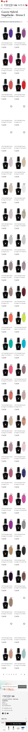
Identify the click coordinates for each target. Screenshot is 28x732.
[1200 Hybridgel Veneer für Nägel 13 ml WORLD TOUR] (20, 655)
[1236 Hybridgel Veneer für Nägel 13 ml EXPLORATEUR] (20, 525)
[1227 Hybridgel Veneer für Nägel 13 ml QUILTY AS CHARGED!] (7, 577)
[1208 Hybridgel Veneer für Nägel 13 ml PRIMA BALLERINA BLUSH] (7, 422)
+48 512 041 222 (8, 710)
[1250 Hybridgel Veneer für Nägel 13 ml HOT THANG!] (20, 60)
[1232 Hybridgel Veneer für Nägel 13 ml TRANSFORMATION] (7, 215)
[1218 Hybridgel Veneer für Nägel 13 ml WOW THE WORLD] (20, 318)
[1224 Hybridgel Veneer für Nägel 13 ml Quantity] (20, 292)
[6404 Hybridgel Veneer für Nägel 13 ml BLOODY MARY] (20, 629)
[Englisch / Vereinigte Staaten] (6, 1)
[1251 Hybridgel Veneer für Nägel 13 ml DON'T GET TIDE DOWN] (7, 60)
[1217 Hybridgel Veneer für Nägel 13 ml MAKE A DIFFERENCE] (7, 344)
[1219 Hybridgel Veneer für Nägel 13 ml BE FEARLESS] (7, 318)
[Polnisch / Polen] (4, 1)
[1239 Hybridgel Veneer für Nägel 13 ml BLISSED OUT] (20, 215)
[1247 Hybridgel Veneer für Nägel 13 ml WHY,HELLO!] (20, 111)
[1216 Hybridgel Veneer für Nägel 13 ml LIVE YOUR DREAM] (20, 344)
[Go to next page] (24, 674)
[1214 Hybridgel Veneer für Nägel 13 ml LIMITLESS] (20, 499)
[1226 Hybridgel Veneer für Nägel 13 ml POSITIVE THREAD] (20, 577)
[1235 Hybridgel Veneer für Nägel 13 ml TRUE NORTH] (7, 267)
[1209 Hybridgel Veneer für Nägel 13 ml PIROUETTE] (20, 396)
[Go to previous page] (3, 674)
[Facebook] (3, 713)
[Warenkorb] (26, 5)
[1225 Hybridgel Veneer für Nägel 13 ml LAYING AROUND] (20, 603)
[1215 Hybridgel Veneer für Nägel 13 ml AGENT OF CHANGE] (7, 525)
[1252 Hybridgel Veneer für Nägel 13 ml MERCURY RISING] (20, 34)
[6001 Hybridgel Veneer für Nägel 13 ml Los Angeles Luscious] (7, 655)
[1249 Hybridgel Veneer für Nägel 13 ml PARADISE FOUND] (7, 85)
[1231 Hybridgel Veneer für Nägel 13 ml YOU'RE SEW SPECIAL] (7, 551)
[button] (2, 5)
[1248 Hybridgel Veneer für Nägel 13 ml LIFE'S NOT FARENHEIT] (20, 85)
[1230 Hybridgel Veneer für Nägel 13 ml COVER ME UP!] (7, 629)
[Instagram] (5, 713)
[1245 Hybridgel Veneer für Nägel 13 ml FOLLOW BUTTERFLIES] (20, 137)
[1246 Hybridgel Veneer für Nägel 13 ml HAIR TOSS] (7, 137)
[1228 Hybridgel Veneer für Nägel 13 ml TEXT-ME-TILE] (20, 551)
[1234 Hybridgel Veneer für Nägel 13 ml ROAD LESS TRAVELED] (20, 267)
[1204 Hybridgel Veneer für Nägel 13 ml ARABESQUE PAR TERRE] (7, 473)
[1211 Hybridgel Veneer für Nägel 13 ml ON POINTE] (20, 370)
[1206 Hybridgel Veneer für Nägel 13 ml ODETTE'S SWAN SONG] (7, 448)
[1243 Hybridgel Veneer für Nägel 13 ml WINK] (7, 111)
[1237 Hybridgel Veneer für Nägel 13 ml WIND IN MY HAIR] (20, 241)
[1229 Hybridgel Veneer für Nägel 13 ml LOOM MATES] (7, 603)
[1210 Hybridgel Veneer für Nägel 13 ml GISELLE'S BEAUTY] (7, 396)
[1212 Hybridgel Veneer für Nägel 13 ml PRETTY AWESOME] (7, 370)
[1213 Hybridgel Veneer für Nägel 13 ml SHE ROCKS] (7, 499)
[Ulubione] (21, 5)
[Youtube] (7, 713)
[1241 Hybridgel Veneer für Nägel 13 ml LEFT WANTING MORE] (7, 189)
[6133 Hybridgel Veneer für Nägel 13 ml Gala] (20, 473)
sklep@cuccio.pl (8, 708)
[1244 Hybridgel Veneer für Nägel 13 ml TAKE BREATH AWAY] (7, 163)
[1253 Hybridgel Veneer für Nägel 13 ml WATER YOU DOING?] (7, 34)
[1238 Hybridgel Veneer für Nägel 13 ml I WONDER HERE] (7, 241)
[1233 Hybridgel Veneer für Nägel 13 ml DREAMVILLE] (7, 292)
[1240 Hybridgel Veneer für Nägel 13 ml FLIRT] (20, 189)
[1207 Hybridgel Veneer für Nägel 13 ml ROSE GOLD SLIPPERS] (20, 422)
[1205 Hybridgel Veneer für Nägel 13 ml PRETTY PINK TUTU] (20, 448)
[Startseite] (11, 5)
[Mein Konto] (23, 5)
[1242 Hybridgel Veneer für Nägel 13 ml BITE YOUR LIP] (20, 163)
